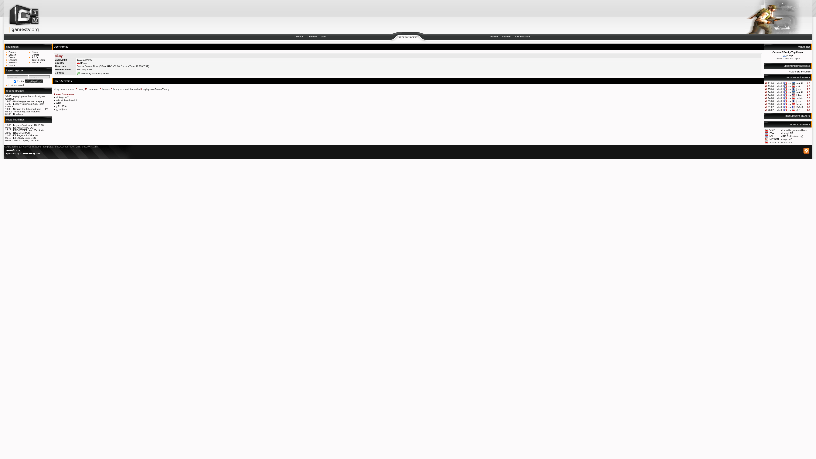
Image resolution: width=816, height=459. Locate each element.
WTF (58, 103)
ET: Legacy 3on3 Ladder (25, 135)
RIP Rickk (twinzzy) (792, 136)
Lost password (16, 85)
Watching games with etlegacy (28, 101)
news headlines (15, 119)
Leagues (12, 60)
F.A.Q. (35, 57)
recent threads (15, 90)
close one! (787, 142)
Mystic (799, 104)
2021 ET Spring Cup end (25, 140)
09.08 (771, 101)
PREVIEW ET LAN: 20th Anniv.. (29, 130)
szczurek (774, 142)
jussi (798, 89)
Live (323, 36)
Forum (494, 36)
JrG (798, 110)
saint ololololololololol (66, 100)
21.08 (771, 83)
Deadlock (18, 114)
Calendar (312, 36)
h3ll (771, 136)
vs (789, 83)
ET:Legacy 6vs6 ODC (24, 138)
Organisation (522, 36)
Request (506, 36)
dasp (790, 55)
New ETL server (21, 133)
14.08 (771, 92)
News (35, 52)
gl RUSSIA (61, 106)
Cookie (20, 81)
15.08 (771, 89)
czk (798, 86)
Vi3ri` (772, 130)
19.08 (771, 86)
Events (12, 52)
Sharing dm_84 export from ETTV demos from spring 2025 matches (26, 110)
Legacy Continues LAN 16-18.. (29, 125)
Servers (12, 62)
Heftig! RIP (787, 133)
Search (12, 55)
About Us (36, 62)
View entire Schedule (799, 71)
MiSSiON (774, 139)
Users (11, 65)
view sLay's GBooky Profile (94, 73)
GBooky (298, 36)
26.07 (771, 110)
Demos (35, 55)
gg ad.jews (61, 109)
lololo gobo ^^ (62, 97)
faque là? (787, 139)
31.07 (771, 107)
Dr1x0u (800, 107)
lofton (799, 95)
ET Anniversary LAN (23, 127)
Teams (12, 57)
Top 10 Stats (38, 60)
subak (799, 98)
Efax (771, 133)
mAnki (799, 83)
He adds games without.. (795, 130)
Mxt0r (780, 83)
